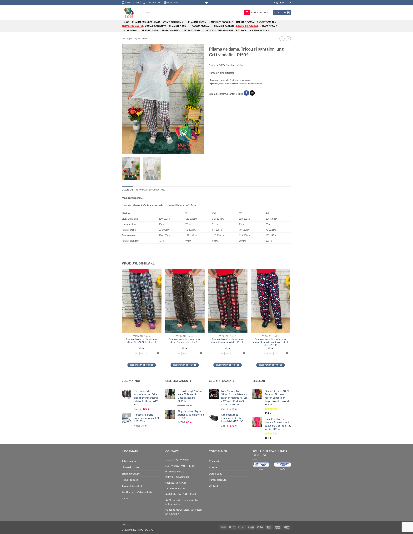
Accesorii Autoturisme (219, 30)
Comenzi (214, 460)
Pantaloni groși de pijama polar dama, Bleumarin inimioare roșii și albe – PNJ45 (270, 342)
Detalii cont (215, 473)
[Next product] (281, 38)
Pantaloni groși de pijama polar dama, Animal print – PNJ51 (184, 341)
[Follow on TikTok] (280, 3)
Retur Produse (130, 479)
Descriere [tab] (127, 189)
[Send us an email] (283, 3)
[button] (259, 12)
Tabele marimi (129, 460)
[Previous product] (288, 38)
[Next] (198, 99)
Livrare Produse (130, 467)
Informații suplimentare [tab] (150, 189)
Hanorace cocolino (221, 22)
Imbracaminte (170, 30)
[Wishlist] (206, 2)
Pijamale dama (177, 26)
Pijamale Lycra (197, 22)
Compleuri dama (173, 22)
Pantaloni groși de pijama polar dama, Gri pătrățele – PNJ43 (141, 341)
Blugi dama (130, 30)
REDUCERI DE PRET (247, 26)
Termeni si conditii (132, 485)
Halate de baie (268, 26)
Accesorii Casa (258, 30)
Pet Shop (241, 30)
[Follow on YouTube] (290, 3)
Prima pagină (127, 39)
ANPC (125, 498)
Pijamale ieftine (132, 26)
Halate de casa (245, 22)
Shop (126, 22)
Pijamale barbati (224, 26)
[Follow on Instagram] (277, 3)
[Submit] (247, 12)
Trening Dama (150, 30)
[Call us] (286, 3)
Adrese (213, 467)
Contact (126, 524)
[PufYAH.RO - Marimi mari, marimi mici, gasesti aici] (130, 12)
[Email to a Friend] (252, 93)
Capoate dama (200, 26)
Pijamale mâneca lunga (146, 22)
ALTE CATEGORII (192, 30)
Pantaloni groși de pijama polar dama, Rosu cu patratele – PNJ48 (227, 341)
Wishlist (213, 485)
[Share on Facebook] (246, 93)
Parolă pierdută (218, 479)
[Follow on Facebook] (274, 3)
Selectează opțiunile (141, 365)
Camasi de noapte (155, 26)
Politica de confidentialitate (137, 492)
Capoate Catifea (266, 22)
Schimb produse (131, 473)
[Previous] (127, 99)
